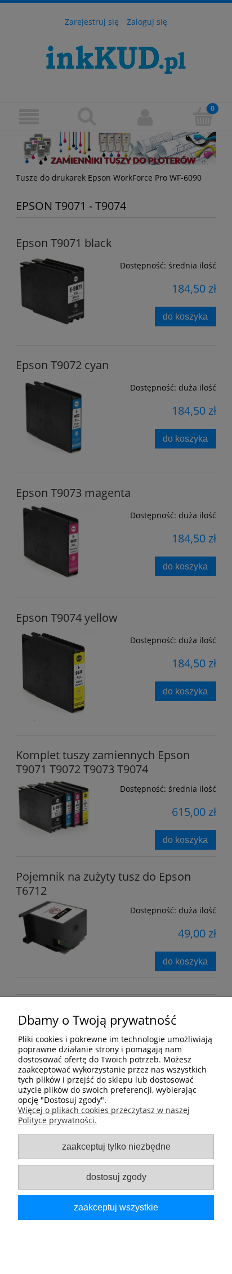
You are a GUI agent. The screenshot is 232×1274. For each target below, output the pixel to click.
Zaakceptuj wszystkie (116, 1207)
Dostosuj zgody (116, 1177)
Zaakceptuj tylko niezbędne (116, 1146)
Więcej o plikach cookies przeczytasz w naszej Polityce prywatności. (104, 1115)
